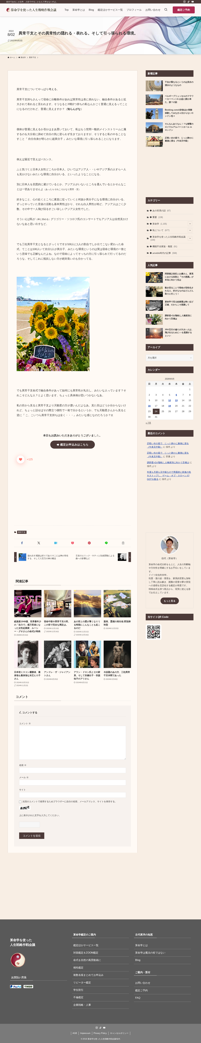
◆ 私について (159, 230)
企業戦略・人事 (82, 1005)
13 (176, 400)
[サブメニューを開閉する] (190, 224)
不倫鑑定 (78, 997)
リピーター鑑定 (82, 982)
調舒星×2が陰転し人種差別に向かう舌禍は (168, 462)
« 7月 (148, 423)
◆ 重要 (156, 217)
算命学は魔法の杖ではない (150, 952)
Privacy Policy (100, 1033)
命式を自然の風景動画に (87, 960)
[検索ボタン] (165, 9)
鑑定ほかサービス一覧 (85, 945)
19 (169, 406)
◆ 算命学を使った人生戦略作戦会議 (167, 238)
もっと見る (170, 601)
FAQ (137, 997)
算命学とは (141, 945)
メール (24, 777)
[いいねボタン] (20, 459)
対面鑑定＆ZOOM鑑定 (85, 952)
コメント (25, 723)
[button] (22, 543)
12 (169, 400)
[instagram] (184, 1)
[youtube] (193, 1)
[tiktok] (189, 1)
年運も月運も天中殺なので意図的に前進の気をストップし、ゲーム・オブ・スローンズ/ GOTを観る (169, 475)
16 (149, 406)
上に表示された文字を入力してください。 (40, 815)
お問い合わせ (142, 983)
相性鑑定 (78, 967)
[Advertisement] (72, 498)
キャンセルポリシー (119, 1033)
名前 (22, 765)
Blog (137, 960)
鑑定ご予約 (183, 9)
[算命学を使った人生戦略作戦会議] (31, 10)
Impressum (85, 1033)
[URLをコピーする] (123, 543)
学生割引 (78, 990)
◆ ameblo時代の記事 (163, 253)
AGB (75, 1033)
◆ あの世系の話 (160, 210)
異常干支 (22, 532)
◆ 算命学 (158, 224)
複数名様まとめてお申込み (88, 975)
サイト (22, 789)
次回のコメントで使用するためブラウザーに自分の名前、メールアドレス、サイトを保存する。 (69, 801)
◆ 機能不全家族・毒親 (163, 246)
